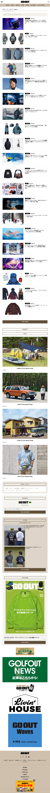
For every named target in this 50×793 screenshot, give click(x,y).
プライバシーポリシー (32, 760)
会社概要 (5, 760)
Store (27, 5)
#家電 (7, 488)
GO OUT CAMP (40, 5)
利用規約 (24, 760)
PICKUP (12, 5)
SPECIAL (18, 5)
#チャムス (11, 488)
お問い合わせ (11, 760)
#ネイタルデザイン (19, 490)
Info (45, 3)
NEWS (25, 767)
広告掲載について (18, 760)
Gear (9, 3)
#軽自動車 (23, 488)
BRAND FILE (25, 777)
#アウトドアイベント (30, 488)
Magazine (33, 5)
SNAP (22, 5)
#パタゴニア (27, 490)
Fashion (3, 3)
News (7, 5)
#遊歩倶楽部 (17, 488)
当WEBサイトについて (41, 760)
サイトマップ (25, 761)
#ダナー (37, 488)
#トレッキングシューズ (10, 490)
